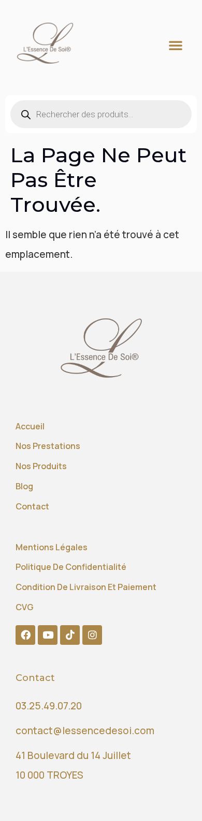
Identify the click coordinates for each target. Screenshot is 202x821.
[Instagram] (92, 635)
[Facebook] (25, 635)
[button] (175, 45)
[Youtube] (47, 635)
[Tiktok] (70, 635)
